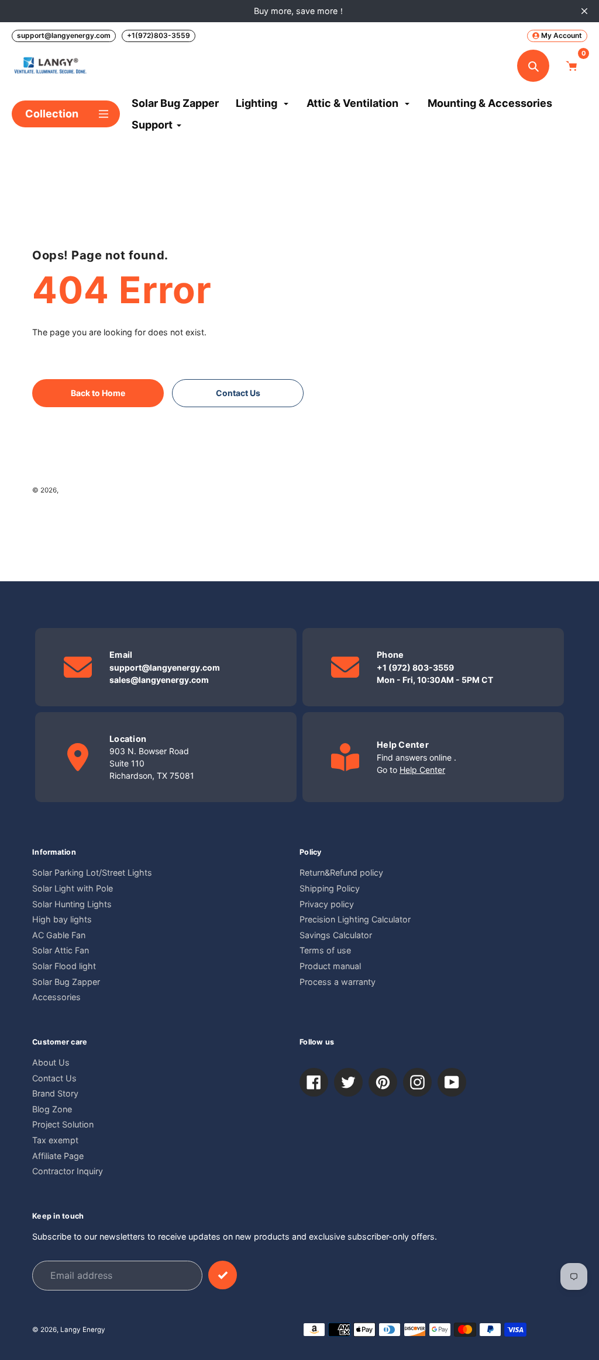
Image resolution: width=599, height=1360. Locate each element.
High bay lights (62, 919)
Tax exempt (55, 1140)
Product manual (330, 966)
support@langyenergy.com (64, 35)
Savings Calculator (336, 935)
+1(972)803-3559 (158, 35)
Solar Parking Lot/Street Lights (92, 872)
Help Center (422, 770)
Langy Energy (82, 490)
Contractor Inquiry (67, 1171)
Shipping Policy (330, 888)
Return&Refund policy (341, 872)
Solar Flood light (64, 966)
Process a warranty (338, 982)
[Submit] (222, 1275)
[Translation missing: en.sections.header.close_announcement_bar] (584, 11)
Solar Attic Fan (60, 950)
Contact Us (54, 1078)
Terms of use (325, 950)
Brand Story (55, 1093)
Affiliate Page (58, 1156)
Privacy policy (327, 904)
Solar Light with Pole (72, 888)
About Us (51, 1062)
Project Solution (63, 1124)
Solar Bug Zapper (66, 982)
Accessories (56, 997)
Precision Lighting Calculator (355, 919)
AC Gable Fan (58, 935)
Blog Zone (52, 1109)
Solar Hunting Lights (72, 904)
